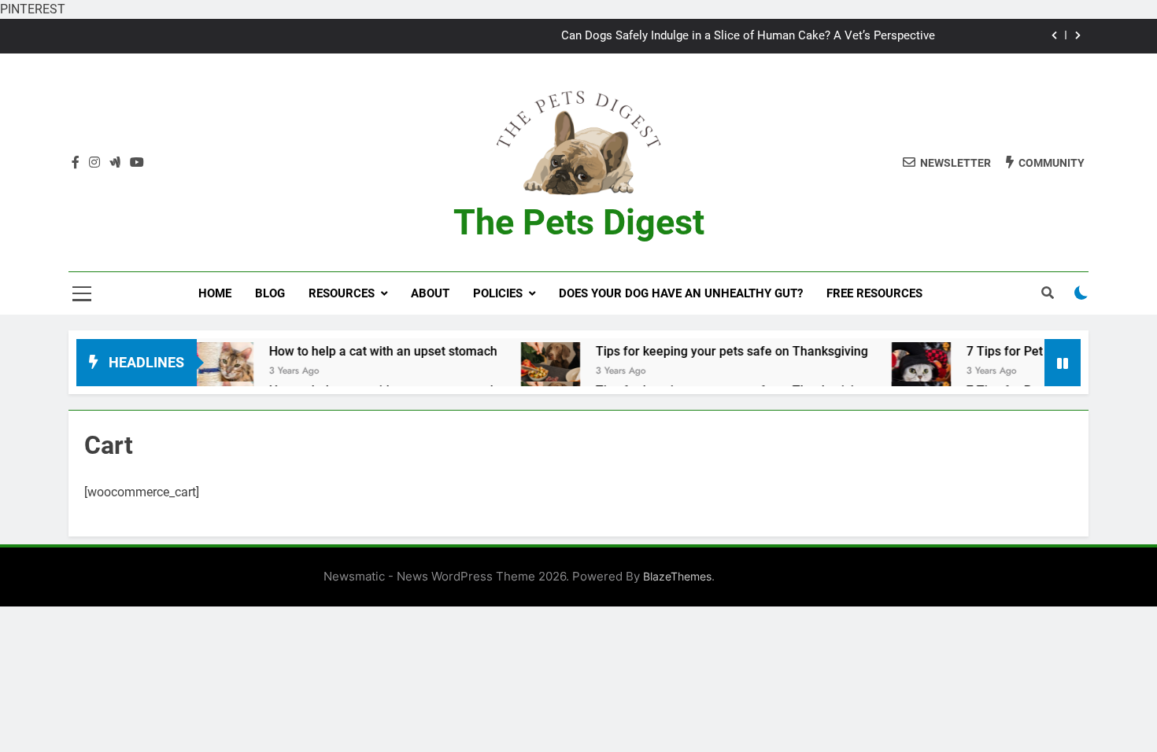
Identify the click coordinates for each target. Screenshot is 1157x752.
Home (214, 293)
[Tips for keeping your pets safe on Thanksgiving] (523, 371)
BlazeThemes (677, 576)
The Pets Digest (578, 222)
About (430, 293)
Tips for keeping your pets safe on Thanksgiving (705, 351)
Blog (270, 293)
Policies (498, 293)
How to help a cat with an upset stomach (356, 351)
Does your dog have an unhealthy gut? (681, 293)
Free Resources (874, 293)
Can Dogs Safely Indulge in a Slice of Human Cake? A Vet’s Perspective (748, 36)
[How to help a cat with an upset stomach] (197, 371)
